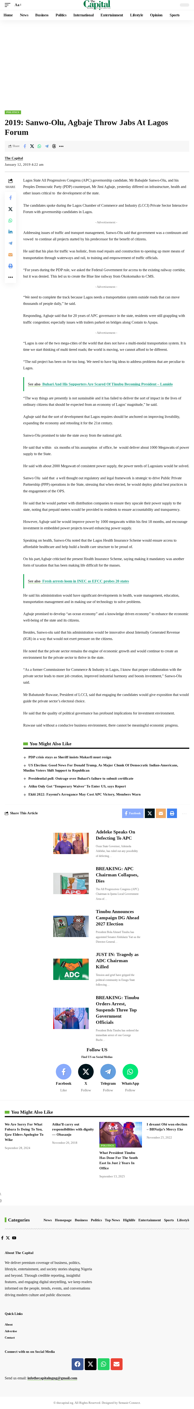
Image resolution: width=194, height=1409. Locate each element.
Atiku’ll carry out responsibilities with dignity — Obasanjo (73, 1129)
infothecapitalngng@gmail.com (52, 1378)
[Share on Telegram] (46, 146)
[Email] (10, 254)
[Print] (10, 266)
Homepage (63, 1220)
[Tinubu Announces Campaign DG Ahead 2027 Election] (71, 926)
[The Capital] (97, 5)
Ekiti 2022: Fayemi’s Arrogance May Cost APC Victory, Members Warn (84, 794)
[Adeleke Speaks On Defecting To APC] (71, 843)
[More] (61, 146)
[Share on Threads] (54, 146)
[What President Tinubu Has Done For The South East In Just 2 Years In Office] (120, 1135)
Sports (169, 1220)
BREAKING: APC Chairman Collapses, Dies (117, 874)
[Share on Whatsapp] (39, 146)
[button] (9, 5)
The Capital (14, 158)
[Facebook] (63, 1078)
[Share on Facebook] (24, 146)
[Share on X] (32, 146)
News (48, 1220)
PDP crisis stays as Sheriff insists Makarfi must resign (69, 757)
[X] (86, 1078)
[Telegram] (108, 1078)
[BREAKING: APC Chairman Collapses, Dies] (71, 883)
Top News (112, 1220)
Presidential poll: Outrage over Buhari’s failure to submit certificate (80, 778)
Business (81, 1220)
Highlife (129, 1220)
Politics (12, 112)
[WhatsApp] (130, 1078)
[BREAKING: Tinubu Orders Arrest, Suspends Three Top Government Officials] (71, 1018)
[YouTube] (14, 1238)
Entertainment (149, 1220)
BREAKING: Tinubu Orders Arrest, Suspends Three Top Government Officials (117, 1010)
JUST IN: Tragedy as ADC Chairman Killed (117, 960)
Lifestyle (183, 1220)
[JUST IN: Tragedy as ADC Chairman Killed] (71, 969)
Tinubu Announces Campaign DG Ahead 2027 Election (117, 917)
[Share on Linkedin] (10, 232)
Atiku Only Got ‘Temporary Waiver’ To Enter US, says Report (77, 786)
